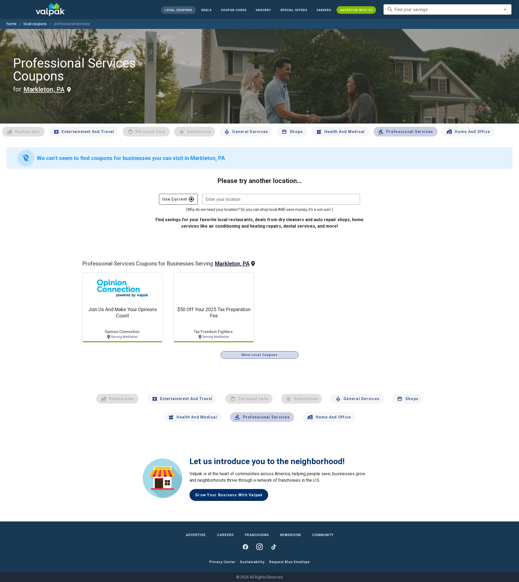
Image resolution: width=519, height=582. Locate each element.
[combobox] (447, 9)
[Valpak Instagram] (259, 547)
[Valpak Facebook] (245, 547)
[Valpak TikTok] (273, 547)
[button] (294, 10)
